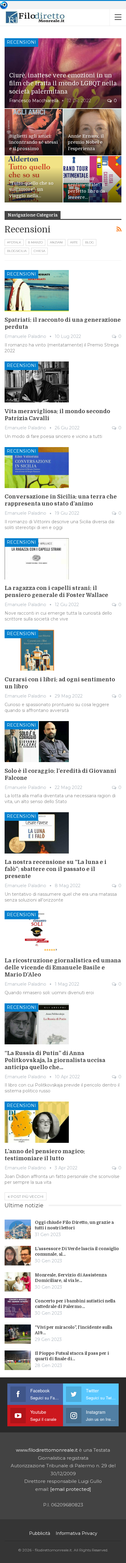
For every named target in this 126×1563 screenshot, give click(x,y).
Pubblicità (39, 1533)
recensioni (21, 42)
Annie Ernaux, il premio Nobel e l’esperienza (86, 142)
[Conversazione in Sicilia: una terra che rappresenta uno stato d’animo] (37, 467)
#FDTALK (14, 242)
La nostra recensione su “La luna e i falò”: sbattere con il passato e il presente (55, 869)
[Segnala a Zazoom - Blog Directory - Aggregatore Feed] (4, 5)
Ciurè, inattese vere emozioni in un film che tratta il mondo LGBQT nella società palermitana (63, 83)
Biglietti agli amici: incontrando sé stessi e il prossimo (33, 142)
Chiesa (39, 251)
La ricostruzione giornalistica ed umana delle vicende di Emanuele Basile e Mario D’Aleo (63, 967)
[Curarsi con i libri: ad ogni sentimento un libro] (37, 650)
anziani (56, 242)
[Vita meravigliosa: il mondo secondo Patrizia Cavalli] (37, 381)
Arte (74, 242)
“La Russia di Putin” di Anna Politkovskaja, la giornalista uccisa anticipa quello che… (55, 1060)
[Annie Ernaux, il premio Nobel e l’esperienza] (92, 132)
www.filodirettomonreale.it (47, 1450)
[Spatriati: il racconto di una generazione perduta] (37, 290)
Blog (89, 242)
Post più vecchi (26, 1196)
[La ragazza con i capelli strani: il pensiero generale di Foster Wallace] (37, 558)
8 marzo (35, 242)
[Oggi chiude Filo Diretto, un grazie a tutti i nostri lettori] (18, 1229)
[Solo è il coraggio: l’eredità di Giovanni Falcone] (37, 741)
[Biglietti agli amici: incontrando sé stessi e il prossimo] (33, 132)
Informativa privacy (76, 1533)
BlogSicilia (17, 251)
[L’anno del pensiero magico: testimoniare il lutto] (37, 1122)
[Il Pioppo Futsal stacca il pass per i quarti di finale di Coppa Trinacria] (18, 1360)
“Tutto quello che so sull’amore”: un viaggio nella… (31, 189)
